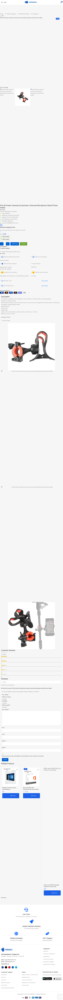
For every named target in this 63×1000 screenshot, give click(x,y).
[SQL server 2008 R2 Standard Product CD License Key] (52, 825)
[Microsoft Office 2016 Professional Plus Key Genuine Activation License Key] (31, 777)
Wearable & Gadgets (48, 961)
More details (44, 281)
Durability (4, 701)
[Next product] (4, 16)
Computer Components (49, 954)
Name (4, 741)
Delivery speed (6, 705)
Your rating (5, 694)
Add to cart (15, 243)
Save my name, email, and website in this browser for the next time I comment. (23, 756)
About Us (3, 977)
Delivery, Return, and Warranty (30, 974)
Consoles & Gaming (48, 959)
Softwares (45, 951)
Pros (3, 727)
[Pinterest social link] (3, 249)
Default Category (11, 14)
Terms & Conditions (27, 980)
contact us (3, 980)
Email (4, 747)
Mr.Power (2, 209)
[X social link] (2, 249)
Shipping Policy (26, 977)
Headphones (46, 956)
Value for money (6, 697)
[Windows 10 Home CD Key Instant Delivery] (10, 777)
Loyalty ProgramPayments (7, 988)
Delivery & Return (5, 982)
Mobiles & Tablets (24, 14)
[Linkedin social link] (5, 249)
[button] (10, 795)
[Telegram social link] (6, 249)
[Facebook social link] (0, 249)
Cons (3, 734)
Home (2, 14)
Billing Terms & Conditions (29, 982)
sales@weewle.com (10, 961)
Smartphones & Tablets (49, 964)
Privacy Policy (25, 985)
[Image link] (7, 949)
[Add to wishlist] (17, 769)
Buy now (23, 243)
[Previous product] (1, 16)
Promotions (4, 974)
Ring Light (35, 14)
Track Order (4, 985)
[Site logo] (31, 2)
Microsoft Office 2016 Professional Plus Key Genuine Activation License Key (31, 789)
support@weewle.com (8, 959)
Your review (5, 709)
